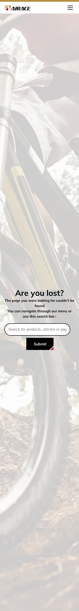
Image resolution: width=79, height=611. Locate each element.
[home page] (17, 7)
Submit (40, 344)
